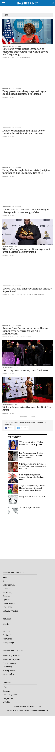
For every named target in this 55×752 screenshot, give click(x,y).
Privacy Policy (9, 670)
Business (6, 596)
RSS (4, 627)
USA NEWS (7, 607)
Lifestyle (6, 588)
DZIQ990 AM (8, 698)
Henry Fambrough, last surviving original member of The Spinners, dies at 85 (26, 171)
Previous (23, 417)
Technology (8, 592)
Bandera (6, 691)
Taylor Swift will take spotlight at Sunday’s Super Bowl (27, 290)
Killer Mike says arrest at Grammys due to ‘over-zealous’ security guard (26, 250)
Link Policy (7, 666)
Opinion (6, 599)
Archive (6, 631)
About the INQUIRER (11, 659)
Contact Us (7, 635)
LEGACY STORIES (10, 611)
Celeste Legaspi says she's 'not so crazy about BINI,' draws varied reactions (33, 466)
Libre (5, 687)
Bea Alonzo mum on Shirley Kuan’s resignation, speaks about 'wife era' (31, 455)
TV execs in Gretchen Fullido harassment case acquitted (31, 443)
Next (33, 417)
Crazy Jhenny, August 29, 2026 (32, 496)
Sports (5, 581)
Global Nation (9, 603)
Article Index (8, 674)
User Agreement (9, 663)
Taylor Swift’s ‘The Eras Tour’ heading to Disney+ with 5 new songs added (25, 211)
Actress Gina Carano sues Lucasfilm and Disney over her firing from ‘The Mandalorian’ (25, 331)
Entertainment (9, 585)
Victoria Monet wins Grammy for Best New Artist (27, 408)
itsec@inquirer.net (41, 710)
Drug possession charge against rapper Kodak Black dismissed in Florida (25, 92)
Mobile (6, 624)
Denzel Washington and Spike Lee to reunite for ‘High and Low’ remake (23, 132)
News (5, 577)
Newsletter (7, 639)
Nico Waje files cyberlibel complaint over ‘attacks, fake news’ (31, 477)
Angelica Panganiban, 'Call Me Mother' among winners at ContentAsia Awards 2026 (32, 487)
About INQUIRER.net (11, 655)
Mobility (6, 702)
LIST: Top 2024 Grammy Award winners (25, 370)
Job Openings (8, 642)
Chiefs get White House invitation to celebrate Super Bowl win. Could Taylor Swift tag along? (25, 51)
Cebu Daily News (10, 694)
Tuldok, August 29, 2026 (29, 507)
